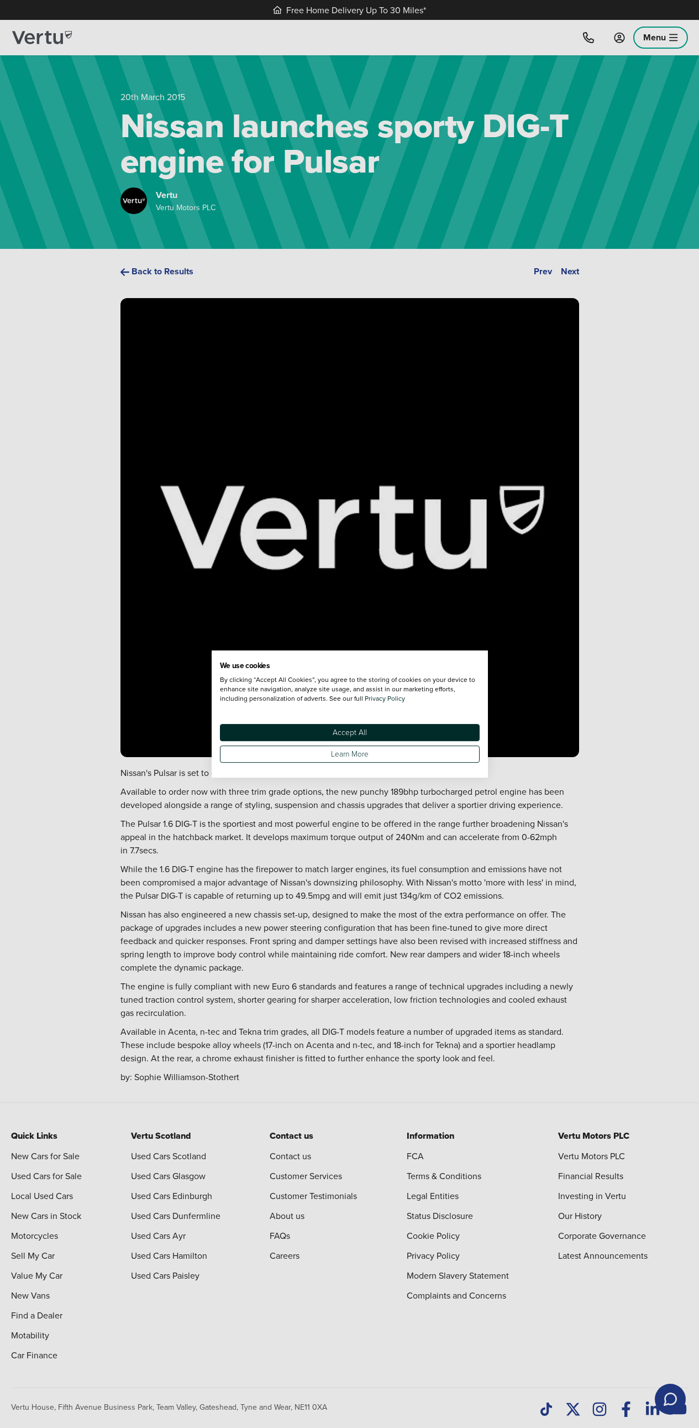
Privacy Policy (385, 698)
